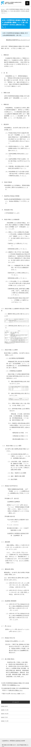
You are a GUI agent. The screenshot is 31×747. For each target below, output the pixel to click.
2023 (2, 717)
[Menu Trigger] (27, 3)
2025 (2, 710)
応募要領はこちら (15, 685)
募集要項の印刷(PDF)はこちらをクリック (18, 40)
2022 (2, 721)
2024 (2, 713)
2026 (2, 706)
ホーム (2, 9)
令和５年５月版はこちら (16, 690)
